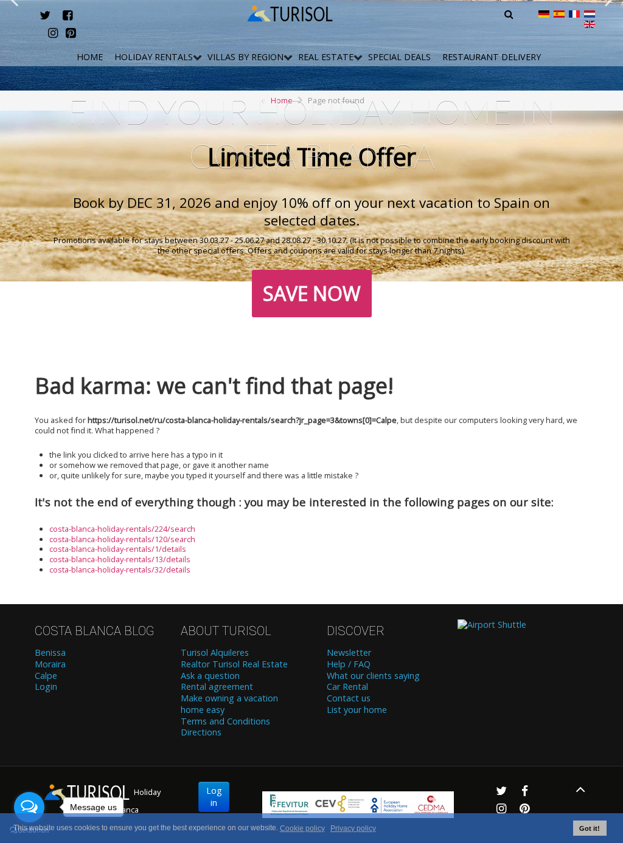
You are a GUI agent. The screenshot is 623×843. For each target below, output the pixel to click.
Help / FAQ (349, 664)
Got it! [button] (589, 828)
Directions (201, 732)
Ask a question (210, 675)
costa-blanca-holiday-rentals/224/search (122, 528)
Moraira (50, 664)
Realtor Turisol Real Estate (234, 664)
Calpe (46, 675)
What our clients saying (373, 675)
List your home (357, 709)
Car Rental (347, 686)
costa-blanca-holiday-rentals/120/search (122, 539)
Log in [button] (213, 796)
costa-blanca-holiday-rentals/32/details (119, 569)
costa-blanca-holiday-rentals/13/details (119, 559)
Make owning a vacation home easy (229, 704)
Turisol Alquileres (215, 652)
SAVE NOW (312, 293)
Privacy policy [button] (353, 828)
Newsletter (349, 652)
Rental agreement (217, 686)
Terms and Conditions (225, 721)
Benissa (50, 652)
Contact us (349, 698)
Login (46, 686)
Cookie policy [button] (302, 828)
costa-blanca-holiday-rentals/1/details (117, 548)
